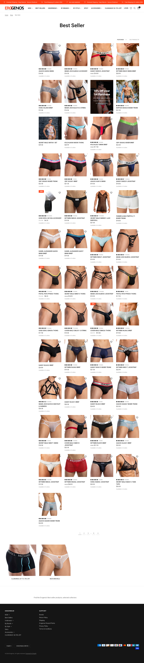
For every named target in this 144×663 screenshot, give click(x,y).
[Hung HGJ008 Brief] (50, 91)
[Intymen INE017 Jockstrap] (127, 350)
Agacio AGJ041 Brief (123, 443)
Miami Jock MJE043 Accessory (76, 71)
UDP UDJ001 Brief (71, 181)
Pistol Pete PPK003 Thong (49, 294)
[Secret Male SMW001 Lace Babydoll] (101, 201)
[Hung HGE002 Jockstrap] (101, 465)
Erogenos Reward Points (47, 623)
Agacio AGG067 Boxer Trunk (126, 404)
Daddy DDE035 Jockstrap (100, 71)
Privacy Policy (43, 626)
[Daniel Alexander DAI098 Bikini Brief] (50, 238)
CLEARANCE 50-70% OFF (113, 8)
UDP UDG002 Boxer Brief (125, 143)
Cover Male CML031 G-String (75, 330)
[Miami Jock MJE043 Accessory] (76, 54)
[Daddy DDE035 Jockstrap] (101, 54)
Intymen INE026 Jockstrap (49, 482)
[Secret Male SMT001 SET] (50, 128)
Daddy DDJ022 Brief (46, 365)
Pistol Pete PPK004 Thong (126, 294)
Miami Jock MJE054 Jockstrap (127, 257)
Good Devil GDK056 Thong (48, 330)
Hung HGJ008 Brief (46, 108)
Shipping (42, 620)
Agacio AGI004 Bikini (46, 71)
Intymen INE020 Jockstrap (75, 218)
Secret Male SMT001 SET (48, 143)
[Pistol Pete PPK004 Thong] (127, 277)
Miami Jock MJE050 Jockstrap (101, 294)
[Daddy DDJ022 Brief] (50, 350)
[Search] (134, 8)
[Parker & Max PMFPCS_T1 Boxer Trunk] (127, 201)
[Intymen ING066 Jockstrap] (76, 465)
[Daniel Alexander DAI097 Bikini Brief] (76, 238)
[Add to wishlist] (60, 46)
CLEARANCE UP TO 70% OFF (20, 579)
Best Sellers (40, 8)
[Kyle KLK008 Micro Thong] (76, 128)
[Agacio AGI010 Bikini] (101, 164)
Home (6, 15)
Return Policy (43, 617)
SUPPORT (42, 611)
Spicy (86, 8)
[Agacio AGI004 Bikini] (50, 54)
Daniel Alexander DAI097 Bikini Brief (74, 252)
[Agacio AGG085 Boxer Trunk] (50, 504)
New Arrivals (55, 579)
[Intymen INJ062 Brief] (127, 314)
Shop (11, 15)
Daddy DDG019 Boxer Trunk (100, 367)
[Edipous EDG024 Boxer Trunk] (127, 91)
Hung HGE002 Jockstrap (99, 482)
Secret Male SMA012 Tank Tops (126, 483)
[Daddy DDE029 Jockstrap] (127, 164)
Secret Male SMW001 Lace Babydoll (100, 219)
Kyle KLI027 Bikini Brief (98, 144)
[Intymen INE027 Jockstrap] (101, 240)
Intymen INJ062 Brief (124, 330)
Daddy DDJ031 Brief (72, 402)
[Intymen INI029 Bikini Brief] (127, 54)
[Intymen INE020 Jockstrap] (76, 201)
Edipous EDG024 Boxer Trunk (127, 108)
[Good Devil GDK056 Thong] (50, 314)
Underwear (52, 8)
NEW (29, 8)
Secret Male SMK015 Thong (75, 294)
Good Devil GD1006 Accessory (50, 218)
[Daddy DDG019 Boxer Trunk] (101, 350)
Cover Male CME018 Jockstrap (72, 444)
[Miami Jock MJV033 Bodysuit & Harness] (50, 387)
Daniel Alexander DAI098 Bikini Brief (48, 252)
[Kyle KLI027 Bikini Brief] (101, 128)
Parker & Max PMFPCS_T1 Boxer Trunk (125, 217)
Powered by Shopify (30, 653)
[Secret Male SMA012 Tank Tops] (127, 465)
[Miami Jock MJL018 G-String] (76, 91)
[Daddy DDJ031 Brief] (76, 387)
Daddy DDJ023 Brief (97, 404)
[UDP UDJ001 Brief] (76, 164)
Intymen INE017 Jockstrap (126, 367)
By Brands (65, 8)
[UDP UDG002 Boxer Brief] (127, 128)
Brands (41, 615)
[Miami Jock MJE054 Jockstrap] (127, 240)
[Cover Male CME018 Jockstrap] (76, 426)
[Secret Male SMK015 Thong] (76, 277)
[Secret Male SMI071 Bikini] (50, 426)
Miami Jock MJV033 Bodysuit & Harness (49, 405)
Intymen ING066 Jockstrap (75, 482)
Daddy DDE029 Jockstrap (125, 181)
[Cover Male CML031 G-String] (76, 314)
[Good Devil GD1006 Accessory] (50, 201)
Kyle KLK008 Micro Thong (74, 143)
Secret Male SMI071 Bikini (48, 443)
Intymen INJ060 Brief (72, 367)
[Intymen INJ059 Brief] (101, 426)
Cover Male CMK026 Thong (100, 330)
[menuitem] (30, 8)
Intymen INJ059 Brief (98, 443)
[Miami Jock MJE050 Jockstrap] (101, 277)
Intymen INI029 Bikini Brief (126, 71)
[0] (137, 8)
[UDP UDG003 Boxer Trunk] (50, 164)
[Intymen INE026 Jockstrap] (50, 465)
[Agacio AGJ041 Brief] (127, 426)
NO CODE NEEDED (43, 2)
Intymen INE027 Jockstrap (100, 257)
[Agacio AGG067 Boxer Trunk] (127, 387)
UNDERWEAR (9, 611)
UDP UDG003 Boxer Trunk (48, 181)
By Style (76, 8)
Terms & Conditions (45, 629)
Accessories (96, 8)
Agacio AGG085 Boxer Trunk (49, 521)
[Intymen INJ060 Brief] (76, 350)
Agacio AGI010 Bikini (98, 181)
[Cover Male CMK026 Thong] (101, 314)
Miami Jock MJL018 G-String (75, 108)
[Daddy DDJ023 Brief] (101, 387)
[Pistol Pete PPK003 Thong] (50, 277)
